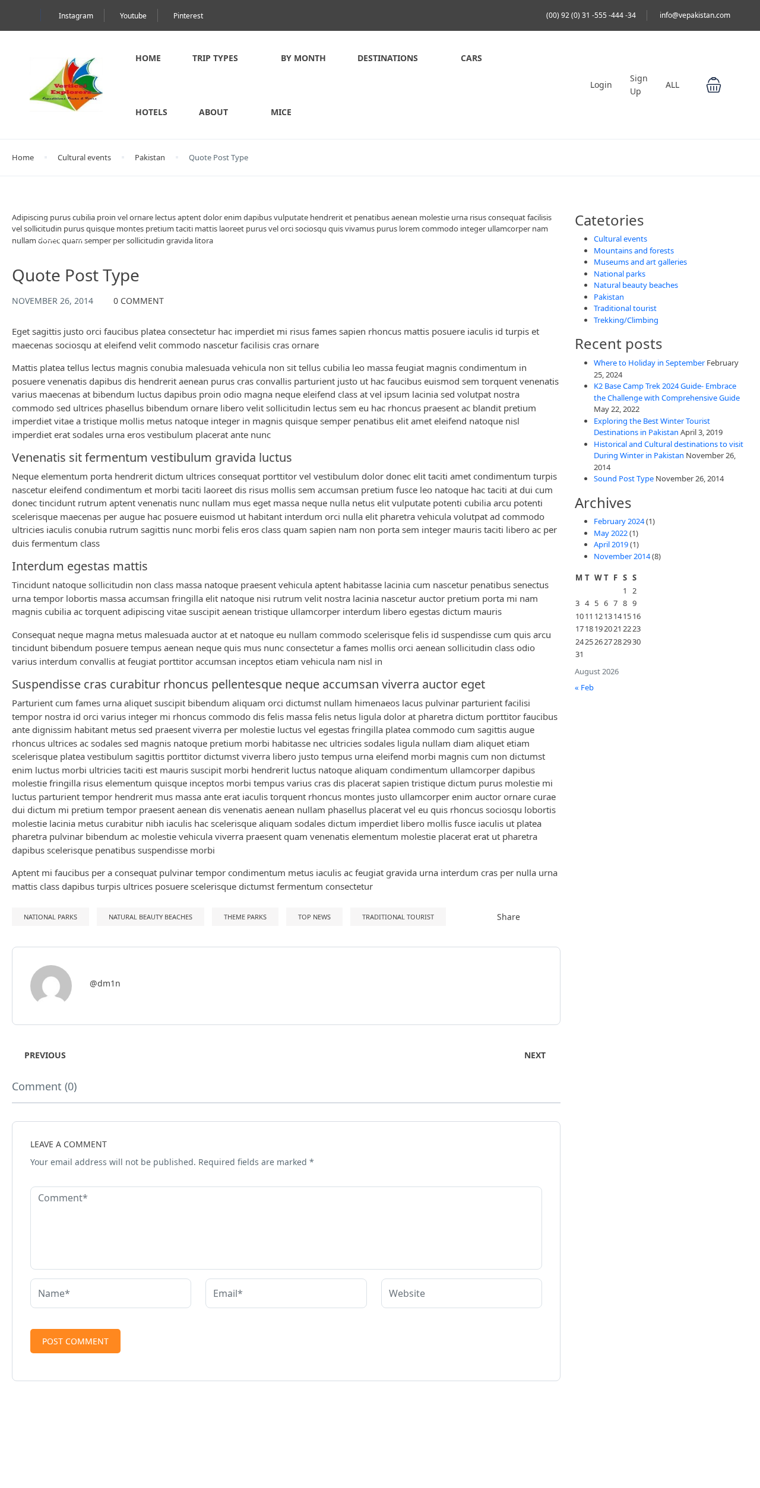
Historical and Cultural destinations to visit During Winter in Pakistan (668, 450)
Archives (603, 503)
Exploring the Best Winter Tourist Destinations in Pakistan (652, 426)
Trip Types (215, 58)
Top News (314, 916)
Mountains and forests (634, 250)
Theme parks (245, 916)
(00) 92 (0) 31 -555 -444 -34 (591, 15)
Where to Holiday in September (649, 362)
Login (601, 84)
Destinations (387, 58)
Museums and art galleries (640, 261)
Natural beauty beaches (150, 916)
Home (148, 58)
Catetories (609, 220)
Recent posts (619, 344)
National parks (50, 916)
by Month (303, 58)
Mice (281, 112)
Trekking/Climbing (626, 320)
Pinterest (188, 16)
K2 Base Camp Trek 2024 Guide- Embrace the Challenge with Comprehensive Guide (667, 391)
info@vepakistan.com (695, 15)
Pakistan (150, 157)
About (213, 112)
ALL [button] (674, 84)
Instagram (76, 16)
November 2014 (622, 556)
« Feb (584, 687)
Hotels (151, 112)
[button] (713, 85)
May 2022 (611, 533)
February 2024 (619, 521)
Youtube (133, 16)
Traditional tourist (398, 916)
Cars (471, 58)
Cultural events (84, 157)
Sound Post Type (624, 478)
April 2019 (611, 544)
